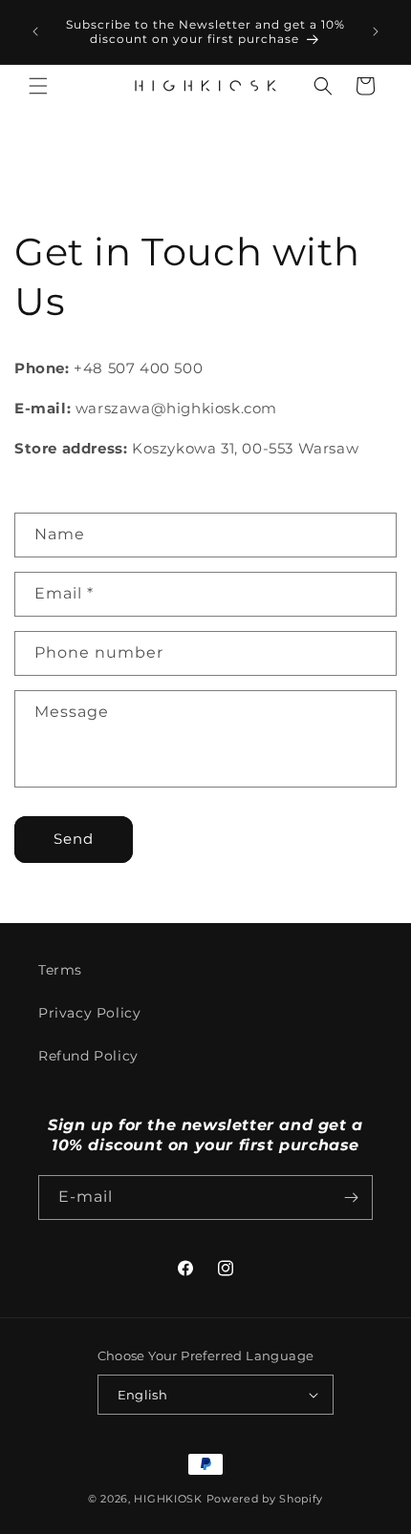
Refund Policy (88, 1055)
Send (74, 839)
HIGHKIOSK (168, 1498)
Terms (60, 969)
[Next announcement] (376, 32)
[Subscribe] (351, 1197)
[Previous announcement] (35, 32)
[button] (38, 86)
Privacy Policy (89, 1012)
